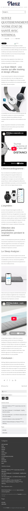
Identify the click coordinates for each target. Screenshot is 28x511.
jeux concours (20, 490)
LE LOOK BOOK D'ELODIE (7, 456)
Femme (3, 449)
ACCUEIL (4, 430)
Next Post (24, 386)
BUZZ (2, 446)
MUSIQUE (3, 460)
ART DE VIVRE (4, 444)
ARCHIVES (4, 432)
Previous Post (5, 386)
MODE (2, 458)
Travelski (19, 494)
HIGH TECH (17, 38)
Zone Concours (4, 490)
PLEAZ (8, 507)
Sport (2, 463)
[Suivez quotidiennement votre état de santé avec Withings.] (4, 380)
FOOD (2, 451)
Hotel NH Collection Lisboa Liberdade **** (12, 419)
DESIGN (3, 447)
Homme (3, 454)
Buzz (10, 490)
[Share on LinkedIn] (12, 380)
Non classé (3, 461)
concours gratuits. (5, 491)
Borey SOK (7, 38)
